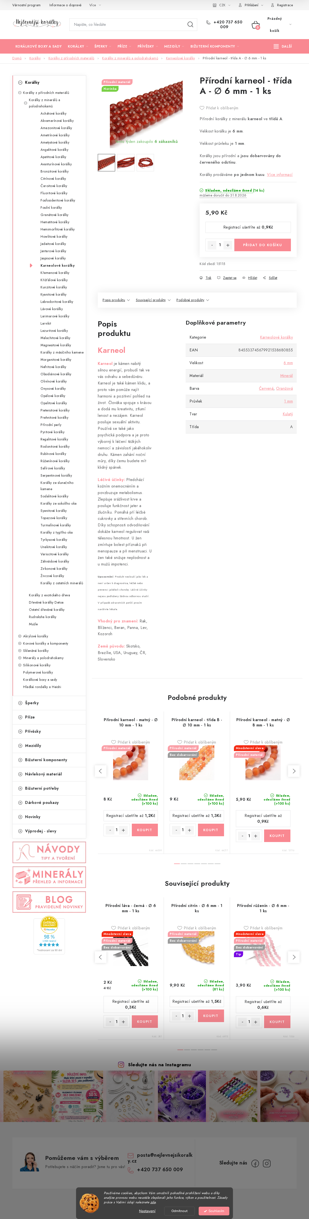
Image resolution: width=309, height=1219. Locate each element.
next (294, 771)
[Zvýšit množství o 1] (228, 245)
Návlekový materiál (43, 774)
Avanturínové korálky (56, 164)
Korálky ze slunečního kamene (57, 485)
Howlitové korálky (54, 236)
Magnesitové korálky (56, 345)
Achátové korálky (53, 113)
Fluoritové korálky (54, 193)
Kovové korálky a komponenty (45, 643)
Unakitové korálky (54, 546)
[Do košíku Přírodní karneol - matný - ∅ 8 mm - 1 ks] (277, 835)
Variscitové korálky (55, 554)
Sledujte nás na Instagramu (159, 1064)
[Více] (283, 46)
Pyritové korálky (52, 432)
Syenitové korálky (54, 510)
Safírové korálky (53, 468)
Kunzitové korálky (54, 287)
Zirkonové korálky (54, 568)
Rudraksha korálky (42, 616)
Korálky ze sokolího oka (59, 503)
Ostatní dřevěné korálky (47, 609)
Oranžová (284, 388)
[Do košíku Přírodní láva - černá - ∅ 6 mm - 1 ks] (145, 1021)
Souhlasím (216, 1211)
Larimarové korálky (55, 316)
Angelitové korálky (54, 149)
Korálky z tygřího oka (57, 532)
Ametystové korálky (55, 142)
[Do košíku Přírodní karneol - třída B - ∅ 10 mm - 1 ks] (211, 830)
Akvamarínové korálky (57, 120)
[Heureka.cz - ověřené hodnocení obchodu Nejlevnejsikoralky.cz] (49, 935)
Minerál (286, 375)
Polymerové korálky (38, 672)
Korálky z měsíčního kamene (62, 352)
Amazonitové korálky (56, 127)
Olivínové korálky (54, 381)
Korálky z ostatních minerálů (62, 583)
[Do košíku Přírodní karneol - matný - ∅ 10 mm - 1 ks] (145, 830)
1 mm (288, 401)
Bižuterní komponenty (46, 760)
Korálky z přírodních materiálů (46, 92)
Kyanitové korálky (54, 294)
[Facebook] (255, 1163)
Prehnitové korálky (54, 417)
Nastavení (147, 1211)
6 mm (288, 363)
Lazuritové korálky (54, 330)
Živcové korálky (52, 575)
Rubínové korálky (53, 453)
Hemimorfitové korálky (58, 229)
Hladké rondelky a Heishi (42, 686)
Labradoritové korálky (57, 301)
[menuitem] (38, 46)
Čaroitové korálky (54, 185)
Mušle (33, 624)
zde (153, 1202)
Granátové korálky (55, 214)
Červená (266, 388)
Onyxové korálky (53, 388)
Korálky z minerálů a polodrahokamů (44, 103)
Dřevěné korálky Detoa (46, 602)
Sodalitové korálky (54, 496)
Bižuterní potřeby (42, 788)
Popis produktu (114, 300)
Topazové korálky (54, 517)
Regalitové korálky (54, 439)
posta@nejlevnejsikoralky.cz (160, 1158)
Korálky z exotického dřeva (49, 595)
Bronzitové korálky (55, 171)
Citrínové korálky (53, 178)
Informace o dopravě (65, 5)
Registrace (285, 5)
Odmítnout (179, 1211)
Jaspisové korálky (53, 258)
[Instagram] (267, 1163)
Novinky (33, 817)
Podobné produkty (190, 300)
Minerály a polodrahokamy (43, 657)
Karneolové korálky (58, 265)
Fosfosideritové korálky (58, 200)
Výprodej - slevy (40, 831)
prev (100, 771)
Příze (30, 717)
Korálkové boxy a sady (40, 679)
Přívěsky (33, 731)
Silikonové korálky (36, 665)
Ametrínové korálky (55, 135)
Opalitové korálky (54, 403)
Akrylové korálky (35, 636)
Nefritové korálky (53, 366)
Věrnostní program (26, 5)
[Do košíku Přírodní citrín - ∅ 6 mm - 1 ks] (211, 1016)
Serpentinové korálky (56, 475)
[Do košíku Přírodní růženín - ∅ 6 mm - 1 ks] (277, 1022)
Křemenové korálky (55, 272)
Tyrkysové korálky (54, 539)
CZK (222, 5)
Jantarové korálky (53, 251)
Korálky (32, 82)
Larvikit (46, 323)
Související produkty (151, 300)
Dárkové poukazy (42, 802)
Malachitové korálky (55, 337)
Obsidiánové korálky (56, 374)
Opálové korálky (53, 395)
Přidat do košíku (262, 245)
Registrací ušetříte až (248, 227)
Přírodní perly (51, 424)
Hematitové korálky (55, 222)
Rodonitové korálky (55, 446)
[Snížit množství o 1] (212, 245)
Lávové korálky (52, 308)
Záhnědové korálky (55, 561)
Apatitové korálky (53, 156)
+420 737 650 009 (227, 24)
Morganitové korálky (56, 359)
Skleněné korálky (36, 650)
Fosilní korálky (51, 207)
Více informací (280, 174)
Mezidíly (33, 745)
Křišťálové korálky (54, 280)
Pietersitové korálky (55, 410)
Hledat (190, 24)
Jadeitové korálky (53, 243)
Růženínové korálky (55, 461)
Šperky (32, 703)
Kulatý (288, 414)
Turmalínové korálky (56, 525)
